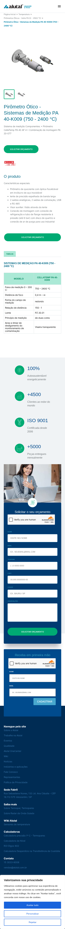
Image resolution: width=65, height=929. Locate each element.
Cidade (10, 587)
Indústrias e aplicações (15, 766)
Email (10, 545)
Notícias (8, 761)
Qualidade (9, 745)
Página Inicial (10, 14)
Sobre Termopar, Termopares (19, 808)
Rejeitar (32, 922)
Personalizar (32, 913)
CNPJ (9, 573)
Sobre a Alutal (11, 730)
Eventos (8, 740)
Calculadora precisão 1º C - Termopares (24, 835)
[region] (32, 902)
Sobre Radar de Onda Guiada (19, 813)
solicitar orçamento (21, 149)
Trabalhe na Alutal (13, 735)
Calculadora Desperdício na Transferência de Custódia (32, 851)
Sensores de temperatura (17, 824)
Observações (13, 601)
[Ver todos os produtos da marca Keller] (10, 163)
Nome (10, 532)
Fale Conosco (11, 772)
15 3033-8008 (11, 862)
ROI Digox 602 (11, 845)
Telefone (11, 559)
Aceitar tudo (32, 905)
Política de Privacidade (15, 782)
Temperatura (24, 14)
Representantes (12, 777)
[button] (59, 6)
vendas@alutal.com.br (15, 867)
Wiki (6, 756)
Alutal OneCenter (12, 751)
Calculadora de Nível (14, 840)
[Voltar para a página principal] (18, 6)
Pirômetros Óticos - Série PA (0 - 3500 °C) (22, 18)
